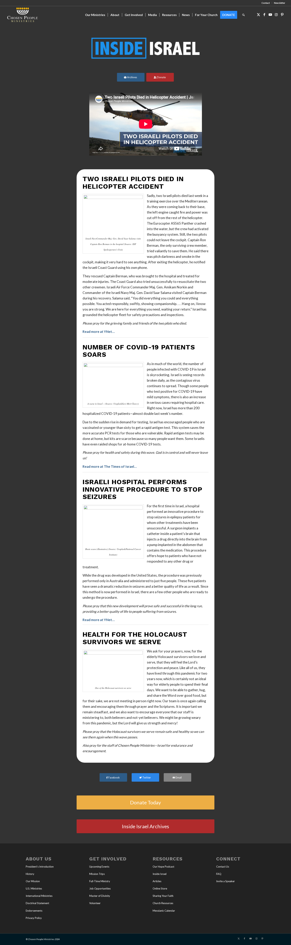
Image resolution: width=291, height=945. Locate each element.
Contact (266, 3)
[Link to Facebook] (264, 15)
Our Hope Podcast (163, 866)
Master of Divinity (99, 895)
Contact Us (222, 866)
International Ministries (39, 895)
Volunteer (95, 903)
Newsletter (279, 3)
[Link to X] (259, 15)
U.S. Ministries (34, 888)
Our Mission (33, 881)
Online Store (160, 888)
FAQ (218, 873)
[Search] (243, 15)
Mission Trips (97, 873)
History (30, 873)
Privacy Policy (34, 918)
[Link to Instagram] (276, 15)
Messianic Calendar (164, 910)
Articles (157, 881)
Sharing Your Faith (163, 895)
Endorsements (34, 910)
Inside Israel (159, 873)
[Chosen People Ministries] (22, 15)
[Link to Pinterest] (282, 15)
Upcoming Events (99, 866)
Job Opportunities (100, 888)
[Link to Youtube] (270, 15)
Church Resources (163, 903)
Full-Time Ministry (99, 881)
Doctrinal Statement (37, 903)
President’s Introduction (40, 866)
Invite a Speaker (225, 881)
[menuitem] (266, 3)
